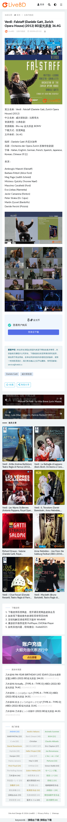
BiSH (52, 736)
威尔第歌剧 (22, 118)
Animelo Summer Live (52, 732)
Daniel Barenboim (14, 746)
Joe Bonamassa (52, 751)
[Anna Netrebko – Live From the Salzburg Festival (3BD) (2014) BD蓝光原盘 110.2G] (49, 530)
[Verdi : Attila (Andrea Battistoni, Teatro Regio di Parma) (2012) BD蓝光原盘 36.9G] (17, 443)
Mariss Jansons (14, 761)
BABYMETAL (14, 736)
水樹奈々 (51, 790)
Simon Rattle (52, 766)
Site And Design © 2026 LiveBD (21, 813)
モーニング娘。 (51, 771)
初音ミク (51, 775)
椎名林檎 (14, 790)
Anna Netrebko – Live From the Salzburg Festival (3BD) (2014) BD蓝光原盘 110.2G (49, 554)
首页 (18, 15)
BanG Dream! (33, 736)
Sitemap (55, 813)
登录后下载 (33, 332)
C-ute (14, 741)
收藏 (11, 385)
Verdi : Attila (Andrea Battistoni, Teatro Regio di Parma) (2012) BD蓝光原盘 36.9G (17, 467)
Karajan (14, 756)
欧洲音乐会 (33, 790)
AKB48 (14, 732)
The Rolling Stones (14, 771)
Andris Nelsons (33, 732)
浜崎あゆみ (14, 795)
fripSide (14, 751)
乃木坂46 (14, 775)
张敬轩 (14, 785)
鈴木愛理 (51, 800)
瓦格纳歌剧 (33, 795)
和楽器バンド (14, 780)
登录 (42, 5)
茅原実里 (14, 800)
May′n (33, 761)
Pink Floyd (14, 766)
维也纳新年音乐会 (51, 795)
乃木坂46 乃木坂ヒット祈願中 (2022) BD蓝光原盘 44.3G (32, 711)
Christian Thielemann (33, 742)
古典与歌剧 (28, 15)
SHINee (33, 766)
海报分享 (24, 385)
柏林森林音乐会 (51, 785)
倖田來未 (33, 775)
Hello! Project (33, 751)
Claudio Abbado (52, 742)
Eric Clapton (52, 746)
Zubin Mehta (33, 771)
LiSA (33, 756)
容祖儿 (52, 780)
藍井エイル (33, 800)
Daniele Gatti (18, 142)
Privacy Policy (43, 813)
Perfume (52, 761)
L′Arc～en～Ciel (52, 756)
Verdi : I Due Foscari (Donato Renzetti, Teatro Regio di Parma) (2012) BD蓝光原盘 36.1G (17, 598)
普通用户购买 (20, 325)
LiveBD (11, 31)
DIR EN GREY (33, 746)
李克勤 (33, 785)
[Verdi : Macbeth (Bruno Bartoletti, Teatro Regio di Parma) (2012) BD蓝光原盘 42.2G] (49, 574)
